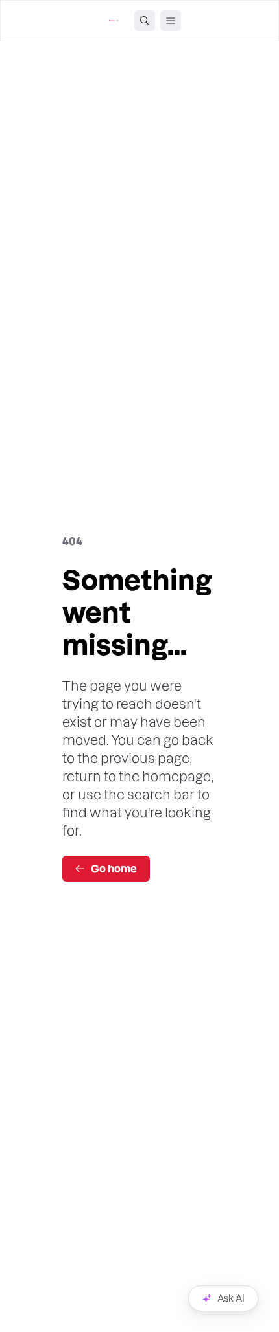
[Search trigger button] (144, 20)
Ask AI (231, 1298)
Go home (114, 868)
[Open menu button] (170, 20)
